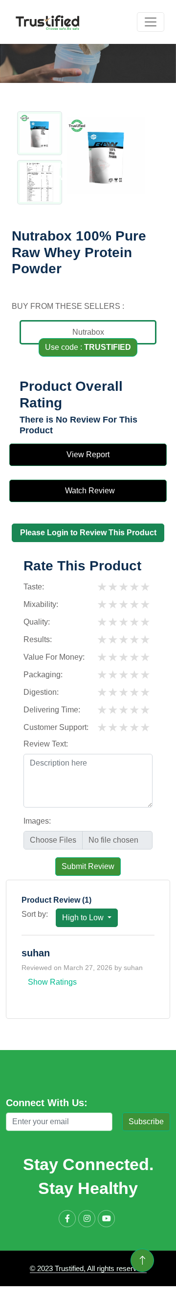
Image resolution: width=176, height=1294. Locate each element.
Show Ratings (52, 982)
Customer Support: (55, 727)
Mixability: (40, 604)
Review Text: (45, 744)
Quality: (36, 622)
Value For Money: (54, 657)
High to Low (84, 917)
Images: (37, 821)
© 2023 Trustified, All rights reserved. (88, 1268)
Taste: (33, 587)
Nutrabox (88, 332)
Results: (37, 639)
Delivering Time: (51, 710)
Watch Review (88, 490)
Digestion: (41, 692)
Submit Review (88, 866)
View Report (88, 454)
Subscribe (146, 1121)
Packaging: (43, 674)
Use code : (88, 347)
